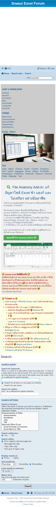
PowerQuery (7, 174)
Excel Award (7, 103)
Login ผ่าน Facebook (16, 321)
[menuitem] (8, 68)
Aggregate (19, 171)
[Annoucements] (20, 415)
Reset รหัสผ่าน (46, 324)
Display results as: (9, 456)
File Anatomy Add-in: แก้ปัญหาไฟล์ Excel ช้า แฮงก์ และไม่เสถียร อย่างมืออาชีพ (28, 192)
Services (5, 96)
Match (11, 169)
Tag (4, 166)
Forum (5, 113)
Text (20, 176)
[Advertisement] (28, 36)
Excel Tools (9, 132)
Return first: (6, 475)
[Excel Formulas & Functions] (20, 427)
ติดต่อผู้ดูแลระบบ (12, 330)
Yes (5, 435)
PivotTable (44, 171)
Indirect (35, 171)
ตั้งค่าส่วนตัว (18, 336)
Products (5, 93)
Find (4, 171)
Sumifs (27, 169)
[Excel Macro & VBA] (20, 429)
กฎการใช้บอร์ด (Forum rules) (25, 301)
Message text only (12, 444)
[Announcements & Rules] (20, 413)
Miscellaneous (7, 127)
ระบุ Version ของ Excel (11, 291)
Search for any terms (13, 385)
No (12, 435)
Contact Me (6, 106)
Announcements (8, 119)
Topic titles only (10, 446)
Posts (6, 458)
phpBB (20, 501)
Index (4, 169)
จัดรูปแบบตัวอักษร (24, 344)
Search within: (7, 439)
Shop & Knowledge (12, 89)
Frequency (44, 169)
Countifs (34, 169)
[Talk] (20, 422)
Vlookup (18, 169)
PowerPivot (19, 174)
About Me (6, 108)
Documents (6, 98)
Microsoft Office (8, 122)
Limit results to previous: (12, 468)
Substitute (29, 174)
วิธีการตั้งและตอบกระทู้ (39, 339)
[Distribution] (20, 418)
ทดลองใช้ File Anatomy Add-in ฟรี (21, 238)
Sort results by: (8, 462)
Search (10, 171)
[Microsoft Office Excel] (20, 424)
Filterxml (39, 174)
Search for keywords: (10, 369)
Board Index (7, 117)
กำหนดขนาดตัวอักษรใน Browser (18, 350)
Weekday (13, 176)
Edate (4, 176)
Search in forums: (9, 404)
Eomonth (48, 174)
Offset (27, 171)
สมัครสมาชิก (38, 310)
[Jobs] (20, 420)
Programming (7, 125)
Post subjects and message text (17, 441)
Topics (16, 458)
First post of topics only (14, 449)
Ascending (23, 464)
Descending (37, 464)
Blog (4, 101)
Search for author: (9, 389)
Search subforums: (9, 433)
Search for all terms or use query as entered (22, 383)
